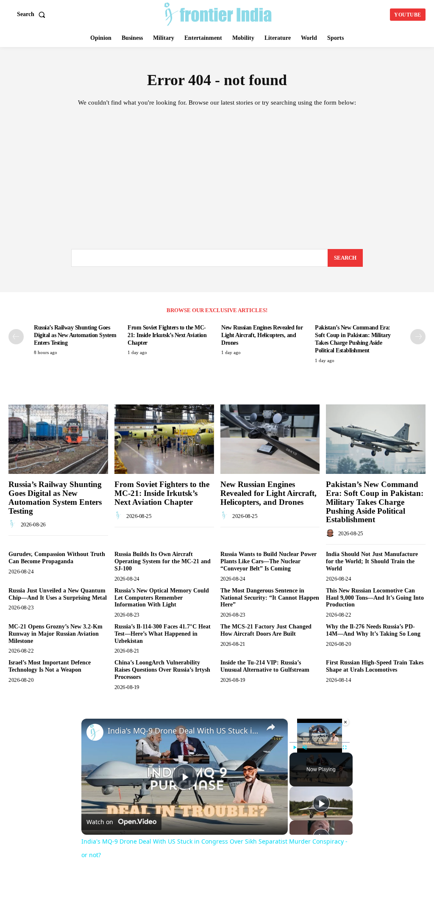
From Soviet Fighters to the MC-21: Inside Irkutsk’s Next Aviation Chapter (167, 335)
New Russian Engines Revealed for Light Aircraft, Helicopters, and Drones (262, 335)
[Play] (294, 747)
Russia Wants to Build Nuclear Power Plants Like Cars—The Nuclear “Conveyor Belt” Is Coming (268, 561)
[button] (33, 14)
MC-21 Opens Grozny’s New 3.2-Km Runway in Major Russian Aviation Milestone (55, 633)
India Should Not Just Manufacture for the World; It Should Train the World (372, 561)
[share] (270, 726)
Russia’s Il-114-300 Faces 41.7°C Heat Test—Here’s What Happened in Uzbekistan (162, 633)
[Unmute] (305, 747)
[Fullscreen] (344, 747)
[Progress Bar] (319, 742)
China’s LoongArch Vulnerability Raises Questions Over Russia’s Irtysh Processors (162, 669)
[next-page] (418, 336)
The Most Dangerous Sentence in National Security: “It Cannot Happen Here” (269, 597)
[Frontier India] (218, 13)
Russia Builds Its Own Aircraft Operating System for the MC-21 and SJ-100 (162, 561)
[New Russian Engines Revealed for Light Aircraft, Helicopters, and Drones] (270, 439)
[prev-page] (16, 336)
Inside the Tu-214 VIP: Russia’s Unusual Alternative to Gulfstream (265, 666)
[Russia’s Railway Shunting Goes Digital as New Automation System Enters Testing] (58, 439)
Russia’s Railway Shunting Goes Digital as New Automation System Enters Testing (75, 335)
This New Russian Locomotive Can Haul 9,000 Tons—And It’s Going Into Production (375, 597)
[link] (94, 732)
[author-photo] (13, 524)
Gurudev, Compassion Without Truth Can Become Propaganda (56, 558)
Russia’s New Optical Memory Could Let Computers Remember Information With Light (161, 597)
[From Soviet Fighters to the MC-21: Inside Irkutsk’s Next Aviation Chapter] (164, 439)
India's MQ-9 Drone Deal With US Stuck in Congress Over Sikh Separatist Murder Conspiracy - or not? (183, 730)
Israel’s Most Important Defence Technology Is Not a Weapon (49, 666)
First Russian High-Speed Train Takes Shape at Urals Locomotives (374, 666)
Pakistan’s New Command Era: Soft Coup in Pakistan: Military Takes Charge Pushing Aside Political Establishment (374, 502)
